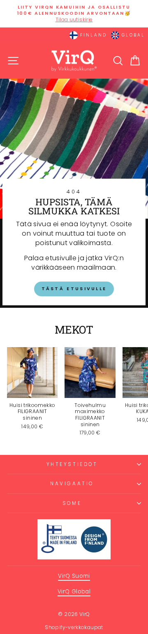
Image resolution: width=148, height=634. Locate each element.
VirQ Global (74, 591)
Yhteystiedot (71, 464)
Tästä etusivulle (74, 288)
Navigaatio (71, 483)
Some (71, 503)
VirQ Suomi (74, 576)
